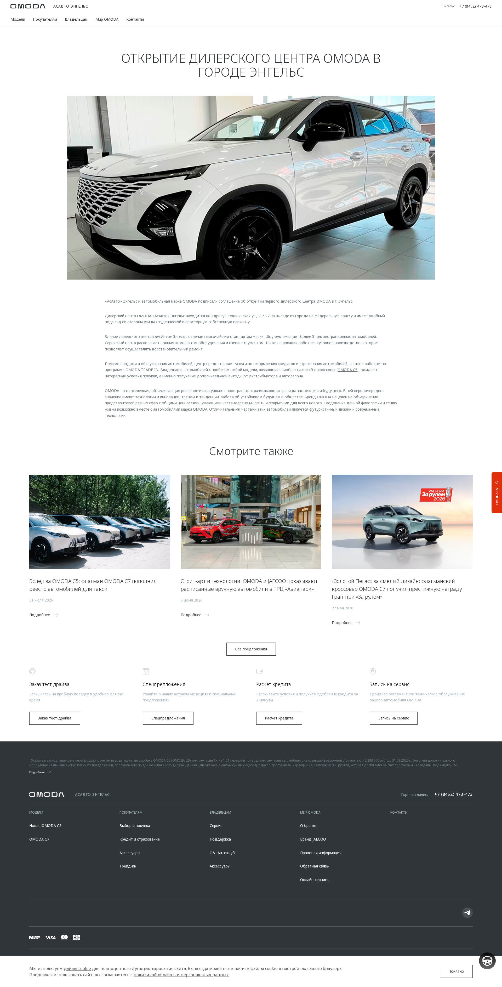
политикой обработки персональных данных (181, 975)
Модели (17, 19)
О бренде (308, 825)
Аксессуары (129, 852)
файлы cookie (77, 968)
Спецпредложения (168, 718)
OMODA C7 (39, 839)
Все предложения (251, 648)
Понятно (456, 971)
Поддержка (220, 839)
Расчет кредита (279, 718)
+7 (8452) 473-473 (475, 6)
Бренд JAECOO (313, 839)
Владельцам (76, 19)
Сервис (216, 825)
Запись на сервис (393, 718)
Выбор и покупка (134, 825)
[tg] (467, 912)
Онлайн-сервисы (314, 879)
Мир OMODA (106, 19)
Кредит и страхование (139, 839)
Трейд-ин (127, 866)
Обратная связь (314, 866)
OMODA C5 (347, 369)
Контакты (135, 19)
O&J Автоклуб (222, 852)
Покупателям (45, 19)
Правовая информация (320, 852)
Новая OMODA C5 (45, 825)
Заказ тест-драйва (54, 718)
